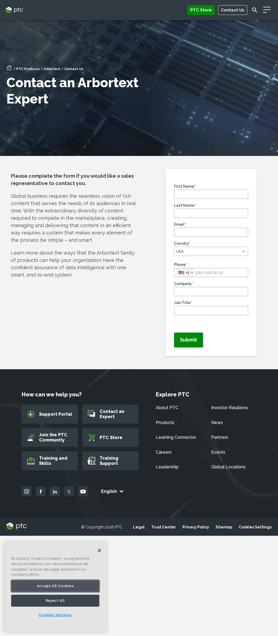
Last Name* (185, 205)
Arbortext (52, 69)
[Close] (99, 550)
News (217, 422)
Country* (182, 243)
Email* (180, 224)
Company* (183, 283)
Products (165, 422)
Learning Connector (176, 437)
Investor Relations (229, 407)
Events (218, 452)
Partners (219, 437)
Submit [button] (188, 340)
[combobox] (185, 272)
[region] (55, 587)
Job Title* (183, 302)
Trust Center (163, 527)
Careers (164, 452)
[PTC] (17, 526)
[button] (211, 251)
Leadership (167, 466)
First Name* (185, 186)
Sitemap (224, 527)
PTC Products (28, 69)
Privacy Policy (195, 527)
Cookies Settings (255, 527)
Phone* (180, 264)
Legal (139, 527)
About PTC (167, 407)
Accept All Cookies (55, 586)
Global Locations (228, 466)
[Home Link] (9, 69)
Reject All (55, 601)
